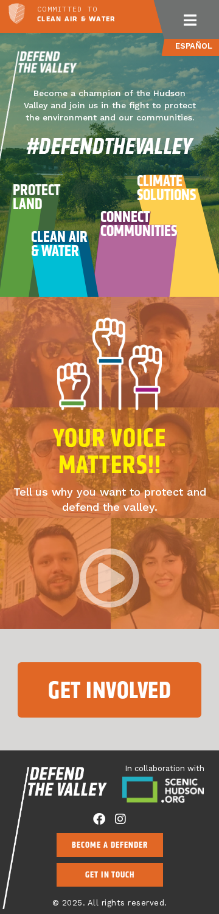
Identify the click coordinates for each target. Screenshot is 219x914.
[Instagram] (120, 819)
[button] (190, 19)
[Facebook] (99, 819)
